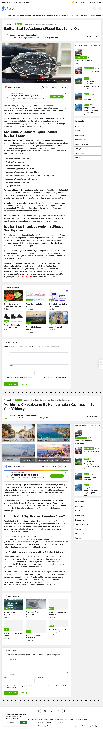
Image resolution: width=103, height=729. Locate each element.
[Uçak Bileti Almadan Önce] (36, 322)
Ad (5, 369)
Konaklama (79, 135)
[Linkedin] (51, 711)
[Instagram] (58, 711)
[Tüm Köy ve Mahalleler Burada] (36, 300)
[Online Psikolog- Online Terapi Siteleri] (58, 300)
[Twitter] (45, 711)
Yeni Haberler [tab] (95, 45)
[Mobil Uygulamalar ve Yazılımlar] (58, 608)
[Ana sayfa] (3, 15)
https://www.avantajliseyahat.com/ (19, 585)
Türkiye (78, 149)
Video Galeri (79, 153)
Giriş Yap (24, 384)
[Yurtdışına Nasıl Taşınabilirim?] (13, 608)
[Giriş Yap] (99, 9)
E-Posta (41, 369)
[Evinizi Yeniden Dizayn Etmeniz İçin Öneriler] (58, 630)
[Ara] (94, 9)
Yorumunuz (14, 351)
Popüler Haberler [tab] (81, 45)
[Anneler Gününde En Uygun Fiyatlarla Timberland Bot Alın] (13, 322)
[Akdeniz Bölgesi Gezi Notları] (87, 96)
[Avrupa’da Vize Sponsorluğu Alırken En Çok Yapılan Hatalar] (87, 109)
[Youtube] (64, 711)
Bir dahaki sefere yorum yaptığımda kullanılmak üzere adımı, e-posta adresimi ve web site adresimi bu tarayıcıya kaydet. (37, 378)
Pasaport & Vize (81, 140)
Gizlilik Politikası (9, 722)
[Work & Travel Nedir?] (87, 71)
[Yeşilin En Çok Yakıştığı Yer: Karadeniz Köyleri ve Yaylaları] (87, 83)
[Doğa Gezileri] (8, 8)
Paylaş (99, 726)
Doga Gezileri (15, 35)
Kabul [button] (23, 722)
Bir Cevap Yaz (11, 342)
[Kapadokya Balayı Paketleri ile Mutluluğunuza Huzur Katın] (36, 630)
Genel (77, 131)
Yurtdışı (78, 158)
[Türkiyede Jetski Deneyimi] (36, 608)
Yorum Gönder (11, 384)
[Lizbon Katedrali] (58, 322)
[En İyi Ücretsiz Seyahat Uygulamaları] (87, 57)
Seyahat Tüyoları (81, 144)
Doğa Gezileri (80, 126)
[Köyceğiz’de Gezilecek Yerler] (13, 630)
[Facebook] (38, 711)
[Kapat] (65, 93)
